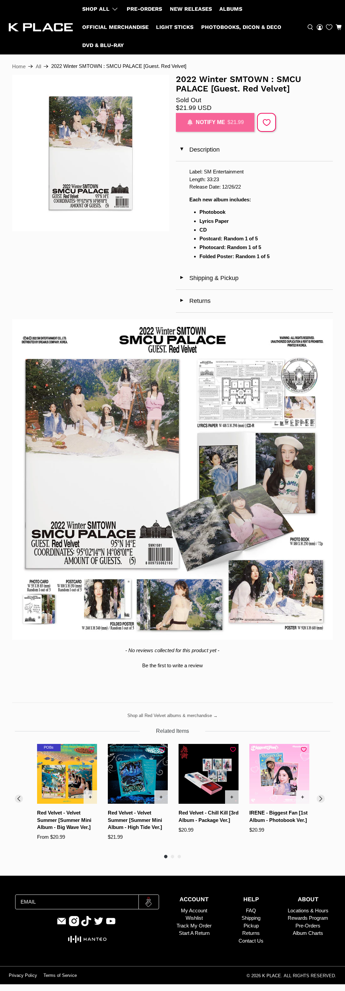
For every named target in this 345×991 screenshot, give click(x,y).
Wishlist (194, 918)
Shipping (251, 918)
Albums (230, 9)
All (38, 66)
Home (19, 66)
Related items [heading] (172, 731)
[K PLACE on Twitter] (98, 924)
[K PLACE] (40, 27)
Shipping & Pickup (209, 278)
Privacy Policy (23, 975)
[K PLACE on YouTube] (110, 924)
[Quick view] (90, 797)
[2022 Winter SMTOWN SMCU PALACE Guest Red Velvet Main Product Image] (90, 153)
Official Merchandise (115, 27)
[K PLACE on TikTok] (86, 924)
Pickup (251, 925)
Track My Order (194, 925)
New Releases (191, 9)
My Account (194, 910)
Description (199, 149)
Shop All (95, 9)
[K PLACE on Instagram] (74, 924)
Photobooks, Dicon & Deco (241, 27)
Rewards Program (308, 918)
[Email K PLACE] (61, 924)
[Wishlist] (329, 27)
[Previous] (19, 799)
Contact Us (251, 941)
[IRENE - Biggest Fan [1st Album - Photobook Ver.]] (279, 774)
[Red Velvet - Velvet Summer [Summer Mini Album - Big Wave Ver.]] (67, 774)
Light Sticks (174, 27)
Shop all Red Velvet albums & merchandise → (172, 715)
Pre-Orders (144, 9)
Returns (195, 301)
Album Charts (308, 933)
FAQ (251, 910)
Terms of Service (60, 975)
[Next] (321, 799)
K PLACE (271, 976)
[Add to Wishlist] (266, 122)
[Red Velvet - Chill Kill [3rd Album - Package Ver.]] (209, 774)
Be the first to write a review (172, 665)
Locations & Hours (308, 910)
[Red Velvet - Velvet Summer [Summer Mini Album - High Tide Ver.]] (138, 774)
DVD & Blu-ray (103, 45)
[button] (339, 27)
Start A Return (194, 933)
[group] (67, 796)
